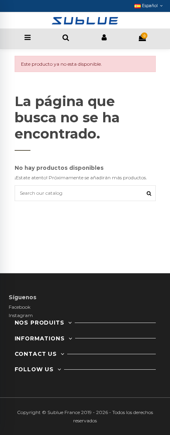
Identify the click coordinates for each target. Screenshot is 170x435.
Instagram (21, 315)
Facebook (19, 307)
